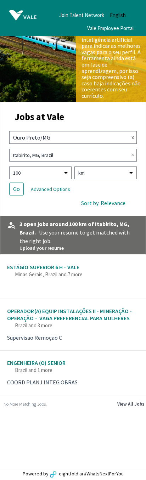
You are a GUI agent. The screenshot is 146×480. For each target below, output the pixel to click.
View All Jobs (130, 404)
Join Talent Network (81, 15)
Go (16, 188)
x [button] (132, 137)
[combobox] (66, 137)
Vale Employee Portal (110, 28)
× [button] (132, 155)
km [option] (81, 173)
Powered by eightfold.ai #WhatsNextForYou (73, 473)
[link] (73, 277)
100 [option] (17, 173)
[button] (123, 15)
